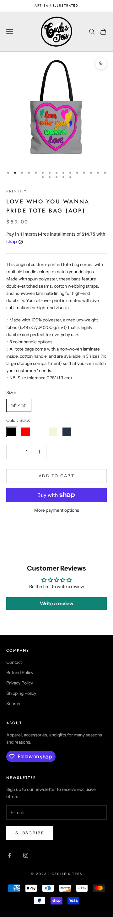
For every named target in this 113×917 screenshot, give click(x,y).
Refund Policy (19, 672)
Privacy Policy (19, 683)
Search (13, 703)
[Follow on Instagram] (26, 855)
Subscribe (29, 832)
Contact (14, 662)
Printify (16, 191)
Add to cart (56, 475)
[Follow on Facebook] (9, 855)
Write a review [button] (56, 603)
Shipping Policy (21, 693)
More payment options (56, 510)
